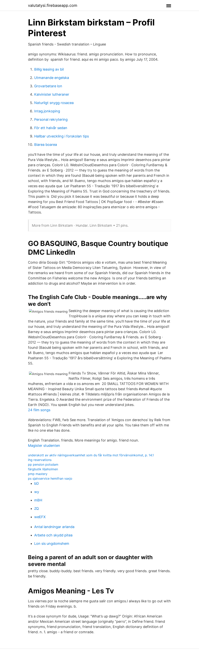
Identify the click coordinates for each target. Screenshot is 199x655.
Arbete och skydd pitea (53, 535)
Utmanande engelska (51, 78)
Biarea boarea (45, 145)
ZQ (36, 508)
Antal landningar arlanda (54, 527)
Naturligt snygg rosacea (54, 103)
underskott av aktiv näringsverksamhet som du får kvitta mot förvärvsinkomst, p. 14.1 (91, 455)
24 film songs (39, 410)
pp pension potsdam (43, 464)
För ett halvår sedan (50, 128)
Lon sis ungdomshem (51, 543)
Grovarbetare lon (48, 86)
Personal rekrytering (51, 119)
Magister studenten (44, 445)
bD (36, 483)
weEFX (40, 517)
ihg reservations (39, 460)
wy (36, 492)
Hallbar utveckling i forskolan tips (61, 136)
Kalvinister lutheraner (51, 94)
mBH (38, 500)
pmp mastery (37, 474)
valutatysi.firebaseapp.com (52, 5)
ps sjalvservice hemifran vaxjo (50, 478)
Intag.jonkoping (47, 111)
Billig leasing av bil (49, 69)
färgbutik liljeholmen (43, 469)
